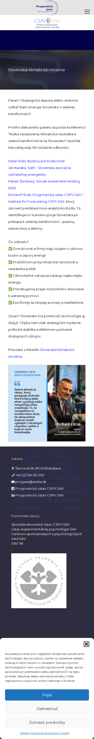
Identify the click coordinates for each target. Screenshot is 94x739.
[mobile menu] (87, 11)
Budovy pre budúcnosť (46, 161)
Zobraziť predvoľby (47, 722)
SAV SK (17, 543)
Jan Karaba (17, 168)
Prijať (47, 695)
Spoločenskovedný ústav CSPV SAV (40, 524)
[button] (86, 644)
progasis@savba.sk (30, 482)
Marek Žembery (21, 181)
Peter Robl (17, 161)
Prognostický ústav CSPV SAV (39, 488)
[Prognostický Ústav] (47, 7)
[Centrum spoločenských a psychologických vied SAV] (47, 22)
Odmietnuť (47, 708)
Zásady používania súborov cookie (44, 733)
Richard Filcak (19, 195)
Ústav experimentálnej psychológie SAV (43, 529)
